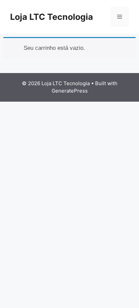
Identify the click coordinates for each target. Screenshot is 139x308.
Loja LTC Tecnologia (51, 17)
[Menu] (119, 17)
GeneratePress (70, 91)
